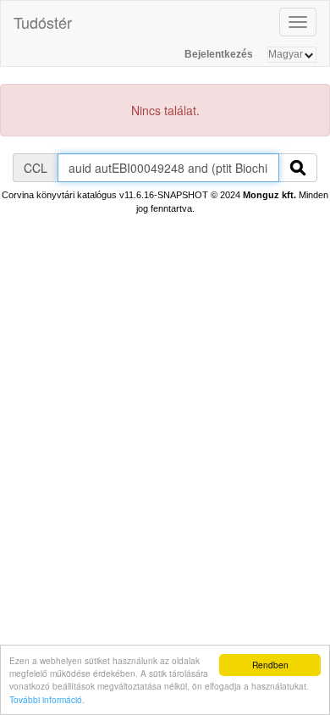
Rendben (270, 664)
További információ (45, 699)
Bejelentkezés (218, 54)
